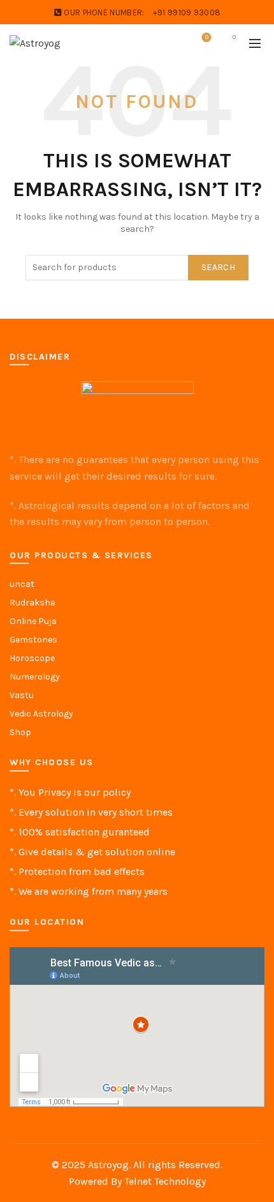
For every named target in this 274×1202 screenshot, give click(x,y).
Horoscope (32, 658)
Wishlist (206, 37)
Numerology (35, 676)
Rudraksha (32, 602)
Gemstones (33, 639)
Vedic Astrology (41, 713)
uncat (22, 584)
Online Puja (33, 621)
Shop (20, 732)
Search (218, 267)
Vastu (22, 695)
